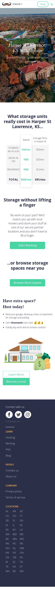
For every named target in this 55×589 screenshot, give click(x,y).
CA (7, 508)
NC (14, 533)
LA (21, 521)
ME (21, 525)
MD (14, 525)
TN (21, 549)
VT (21, 553)
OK (7, 545)
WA (7, 557)
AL (7, 504)
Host (42, 4)
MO (22, 529)
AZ (21, 504)
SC (14, 549)
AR (14, 504)
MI (7, 529)
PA (21, 545)
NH (7, 537)
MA (7, 525)
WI (14, 557)
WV (21, 557)
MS (7, 533)
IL (14, 517)
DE (7, 512)
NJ (14, 537)
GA (21, 512)
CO (14, 508)
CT (21, 508)
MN (15, 529)
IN (21, 517)
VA (14, 553)
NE (21, 533)
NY (14, 541)
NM (22, 537)
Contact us (11, 466)
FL (14, 512)
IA (7, 517)
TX (7, 553)
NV (7, 541)
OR (14, 545)
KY (14, 521)
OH (21, 541)
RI (7, 549)
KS (7, 521)
